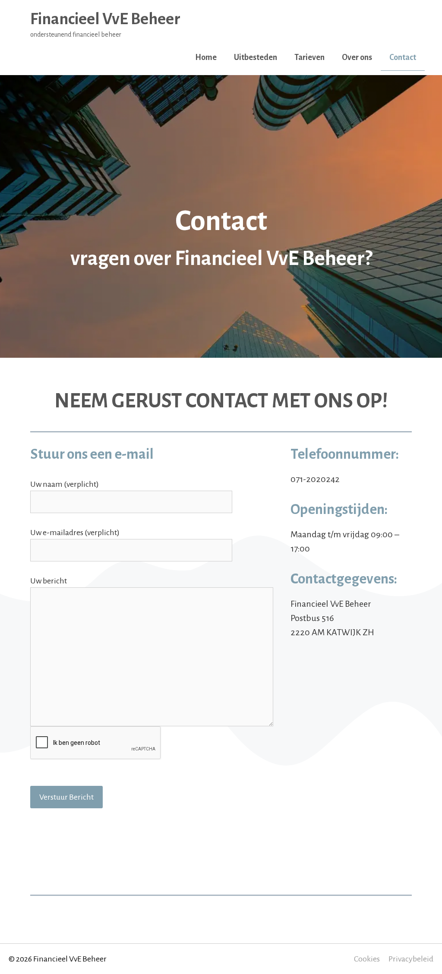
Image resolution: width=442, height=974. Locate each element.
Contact (402, 57)
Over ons (357, 57)
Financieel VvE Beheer (105, 19)
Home (206, 57)
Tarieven (309, 57)
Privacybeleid (410, 959)
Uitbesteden (255, 57)
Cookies (367, 959)
